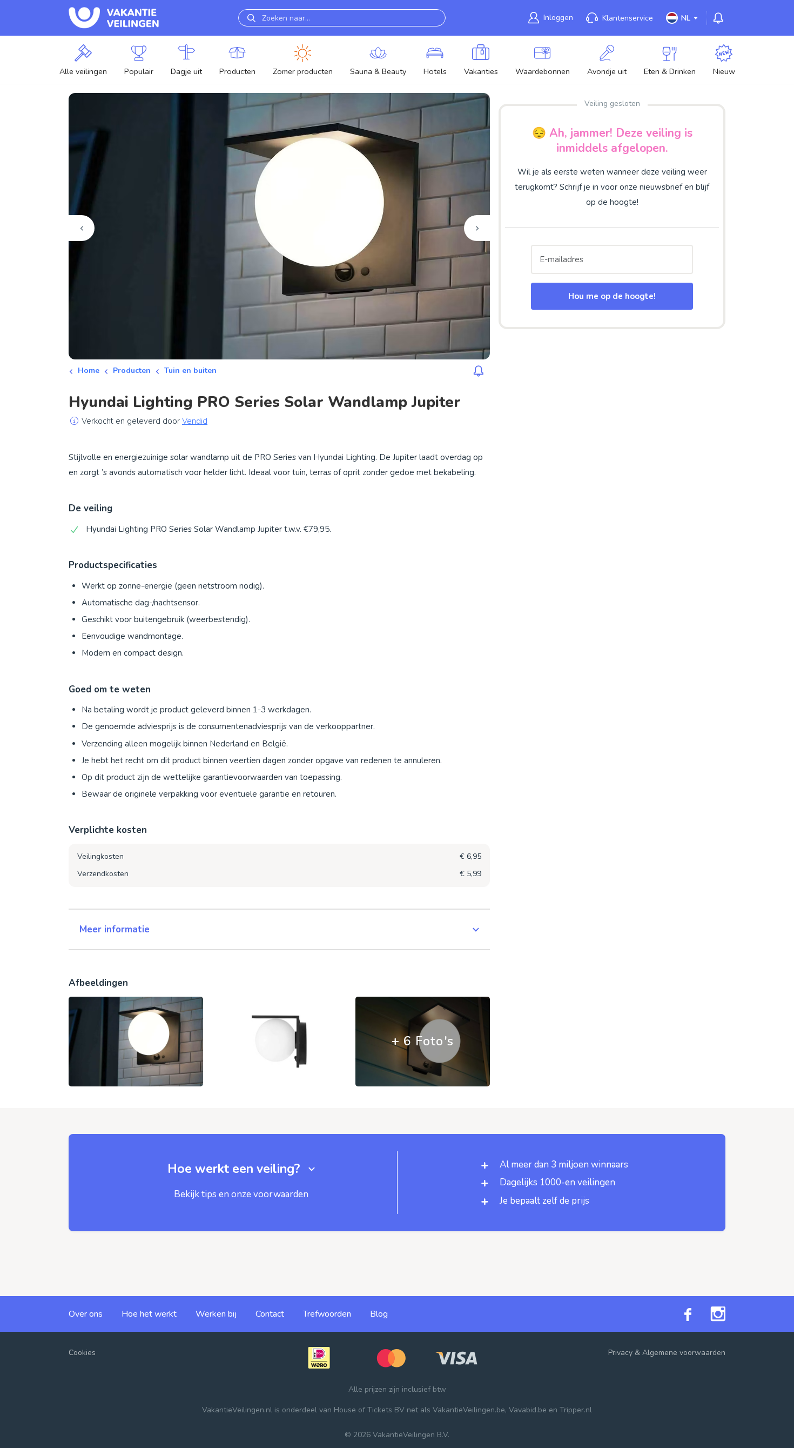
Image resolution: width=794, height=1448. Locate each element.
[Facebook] (678, 1314)
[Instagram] (708, 1314)
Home (88, 370)
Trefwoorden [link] (327, 1314)
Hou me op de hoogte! (612, 296)
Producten (132, 370)
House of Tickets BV (369, 1410)
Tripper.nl (576, 1410)
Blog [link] (379, 1314)
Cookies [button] (82, 1352)
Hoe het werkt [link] (149, 1314)
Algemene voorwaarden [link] (683, 1352)
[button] (279, 930)
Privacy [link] (620, 1352)
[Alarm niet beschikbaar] (478, 370)
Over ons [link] (86, 1314)
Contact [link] (269, 1314)
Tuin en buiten (190, 370)
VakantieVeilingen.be (469, 1410)
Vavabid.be (528, 1410)
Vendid (194, 421)
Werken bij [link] (216, 1314)
